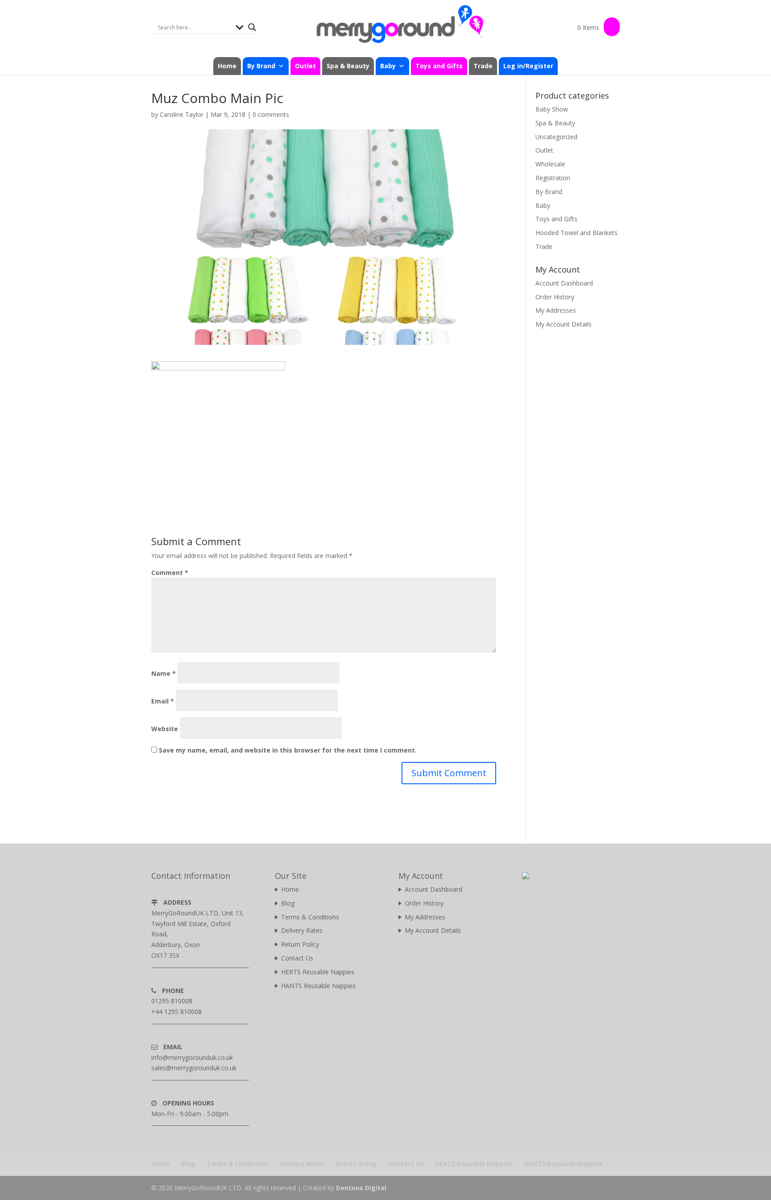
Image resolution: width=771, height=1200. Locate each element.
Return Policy (300, 944)
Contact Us (297, 958)
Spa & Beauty (348, 66)
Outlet (305, 66)
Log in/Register (528, 66)
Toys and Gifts (439, 66)
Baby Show (551, 109)
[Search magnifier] (252, 27)
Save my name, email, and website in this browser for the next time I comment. (288, 750)
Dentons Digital (361, 1187)
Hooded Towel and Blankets (576, 232)
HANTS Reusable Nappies (318, 985)
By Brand (548, 191)
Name (163, 673)
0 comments (271, 114)
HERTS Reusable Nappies (317, 972)
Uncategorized (556, 136)
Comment (169, 572)
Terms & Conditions (310, 917)
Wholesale (550, 164)
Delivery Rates (302, 930)
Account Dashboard (564, 283)
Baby (542, 205)
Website (164, 728)
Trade (483, 66)
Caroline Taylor (181, 114)
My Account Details (563, 324)
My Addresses (555, 310)
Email (162, 701)
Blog (287, 903)
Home (227, 66)
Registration (552, 178)
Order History (554, 297)
